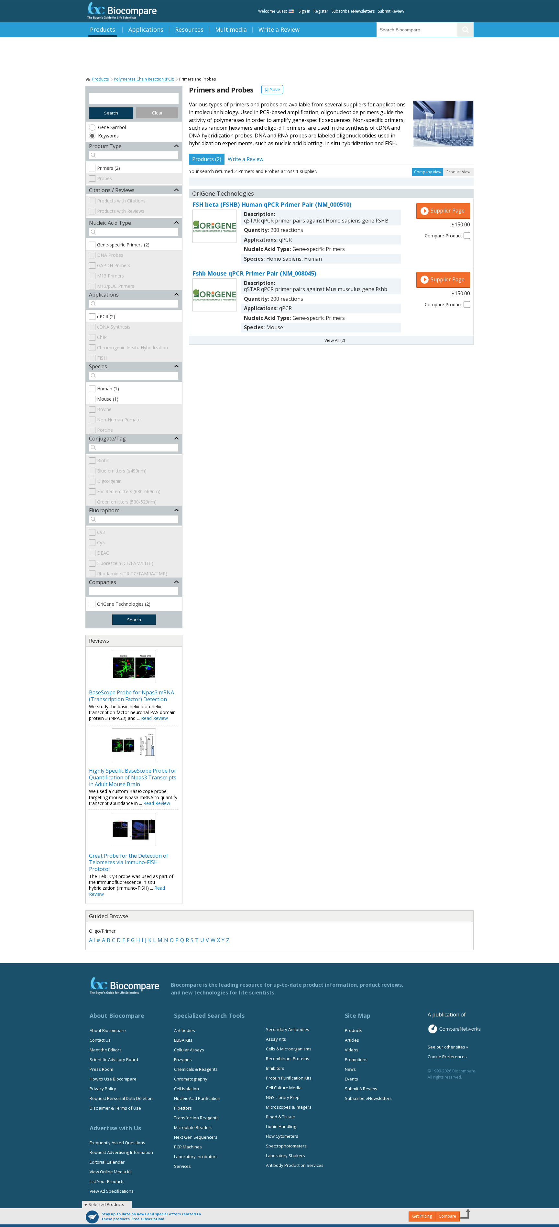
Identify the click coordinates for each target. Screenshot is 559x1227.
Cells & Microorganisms (289, 1049)
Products (102, 29)
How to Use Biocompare (113, 1079)
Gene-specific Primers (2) (123, 245)
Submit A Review (361, 1088)
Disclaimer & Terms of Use (115, 1108)
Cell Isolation (186, 1088)
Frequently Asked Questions (117, 1143)
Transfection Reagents (196, 1118)
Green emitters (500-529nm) (127, 502)
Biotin (103, 460)
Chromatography (190, 1079)
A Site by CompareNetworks (454, 1029)
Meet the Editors (106, 1050)
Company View (427, 172)
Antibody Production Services (294, 1165)
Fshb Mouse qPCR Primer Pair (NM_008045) (254, 273)
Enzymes (183, 1059)
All (92, 940)
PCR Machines (188, 1147)
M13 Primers (110, 276)
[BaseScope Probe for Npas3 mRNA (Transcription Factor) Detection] (134, 681)
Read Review (154, 718)
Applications (145, 29)
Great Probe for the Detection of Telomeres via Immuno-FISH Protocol (128, 862)
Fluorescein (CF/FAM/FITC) (125, 563)
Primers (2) (108, 168)
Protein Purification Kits (289, 1078)
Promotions (356, 1059)
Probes (104, 178)
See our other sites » (448, 1047)
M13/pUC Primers (115, 286)
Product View (458, 172)
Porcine (105, 430)
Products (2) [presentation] (206, 159)
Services (182, 1166)
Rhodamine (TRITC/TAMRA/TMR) (132, 573)
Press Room (101, 1069)
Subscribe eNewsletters (353, 11)
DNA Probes (110, 255)
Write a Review (279, 29)
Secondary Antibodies (287, 1029)
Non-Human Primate (119, 420)
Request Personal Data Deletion (121, 1098)
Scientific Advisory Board (114, 1059)
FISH (102, 358)
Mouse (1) (107, 399)
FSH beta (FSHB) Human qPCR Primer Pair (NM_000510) (271, 204)
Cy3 (101, 532)
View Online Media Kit (111, 1172)
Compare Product (443, 236)
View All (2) (334, 340)
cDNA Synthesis (113, 327)
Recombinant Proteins (287, 1058)
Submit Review (391, 11)
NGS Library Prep (283, 1097)
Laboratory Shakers (285, 1155)
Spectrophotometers (286, 1146)
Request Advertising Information (121, 1152)
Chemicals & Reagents (196, 1069)
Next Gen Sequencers (195, 1137)
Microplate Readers (193, 1127)
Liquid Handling (281, 1126)
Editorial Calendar (107, 1162)
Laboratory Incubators (196, 1156)
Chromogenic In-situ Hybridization (132, 347)
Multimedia (231, 29)
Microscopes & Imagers (289, 1107)
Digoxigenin (109, 481)
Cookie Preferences (447, 1056)
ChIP (102, 337)
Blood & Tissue (280, 1117)
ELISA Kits (183, 1040)
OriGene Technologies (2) (123, 604)
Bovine (104, 409)
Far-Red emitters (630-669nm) (128, 491)
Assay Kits (276, 1039)
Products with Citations (121, 201)
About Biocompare (108, 1030)
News (350, 1069)
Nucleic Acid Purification (197, 1098)
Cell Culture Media (283, 1088)
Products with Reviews (120, 211)
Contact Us (100, 1040)
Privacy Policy (103, 1088)
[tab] (207, 159)
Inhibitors (275, 1068)
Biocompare (88, 79)
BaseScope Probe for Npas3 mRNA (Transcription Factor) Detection (131, 696)
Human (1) (108, 388)
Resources (189, 29)
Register (320, 11)
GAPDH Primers (113, 265)
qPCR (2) (106, 316)
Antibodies (184, 1030)
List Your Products (107, 1181)
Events (351, 1079)
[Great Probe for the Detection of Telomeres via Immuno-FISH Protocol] (134, 844)
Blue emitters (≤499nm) (122, 471)
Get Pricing (422, 1216)
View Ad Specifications (112, 1191)
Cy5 (101, 542)
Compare (447, 1216)
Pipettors (183, 1108)
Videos (351, 1050)
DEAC (103, 553)
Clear (157, 113)
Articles (352, 1040)
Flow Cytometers (282, 1136)
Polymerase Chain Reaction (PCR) (144, 79)
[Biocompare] (121, 11)
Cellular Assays (189, 1050)
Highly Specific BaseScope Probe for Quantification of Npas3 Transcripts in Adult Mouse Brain (132, 777)
